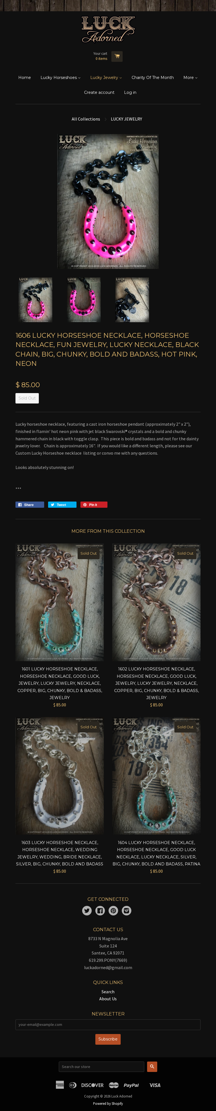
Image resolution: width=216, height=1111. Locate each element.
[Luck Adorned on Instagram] (126, 911)
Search (108, 991)
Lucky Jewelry (104, 77)
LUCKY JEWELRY (126, 119)
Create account (99, 92)
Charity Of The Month (153, 77)
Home (24, 77)
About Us (108, 998)
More (189, 77)
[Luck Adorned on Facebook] (100, 911)
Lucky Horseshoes (59, 77)
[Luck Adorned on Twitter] (87, 911)
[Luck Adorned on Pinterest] (113, 911)
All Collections (86, 119)
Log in (130, 92)
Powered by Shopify (108, 1103)
